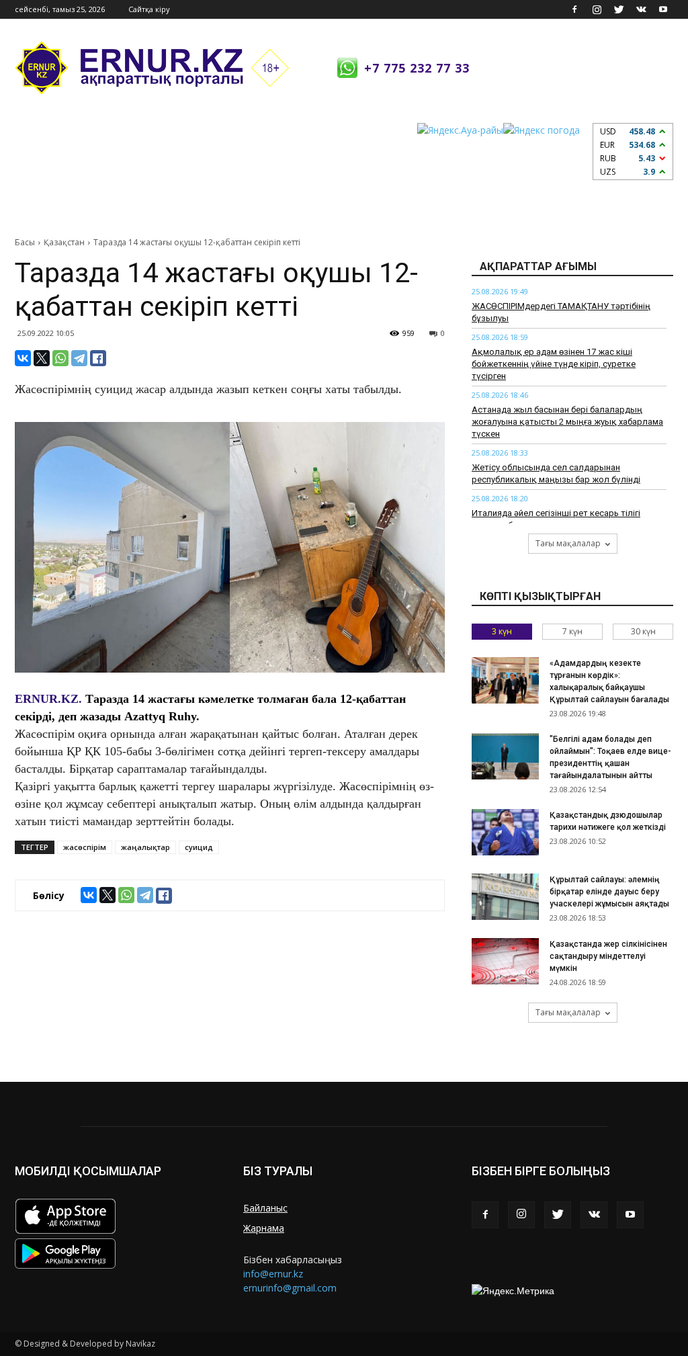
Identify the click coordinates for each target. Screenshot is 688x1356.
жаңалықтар (145, 847)
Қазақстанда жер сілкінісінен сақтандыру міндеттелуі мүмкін (608, 956)
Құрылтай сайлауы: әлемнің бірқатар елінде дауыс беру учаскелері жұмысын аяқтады (609, 891)
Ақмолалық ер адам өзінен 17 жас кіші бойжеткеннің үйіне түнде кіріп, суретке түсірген (554, 364)
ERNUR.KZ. (48, 699)
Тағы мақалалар (568, 543)
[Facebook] (574, 9)
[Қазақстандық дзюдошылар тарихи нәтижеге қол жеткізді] (505, 832)
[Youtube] (663, 9)
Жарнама (263, 1228)
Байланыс (265, 1207)
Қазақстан (64, 242)
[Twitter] (619, 9)
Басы (25, 242)
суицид (199, 847)
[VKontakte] (641, 9)
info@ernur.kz (273, 1273)
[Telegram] (79, 358)
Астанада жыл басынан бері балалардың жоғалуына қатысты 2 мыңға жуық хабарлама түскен (567, 422)
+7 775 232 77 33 (417, 68)
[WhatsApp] (60, 358)
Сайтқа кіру (149, 9)
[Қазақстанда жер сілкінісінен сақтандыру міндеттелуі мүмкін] (505, 961)
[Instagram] (597, 9)
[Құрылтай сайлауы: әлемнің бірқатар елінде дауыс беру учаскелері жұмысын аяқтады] (505, 897)
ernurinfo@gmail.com (290, 1287)
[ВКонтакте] (23, 358)
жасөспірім (84, 847)
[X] (42, 358)
